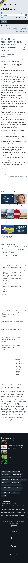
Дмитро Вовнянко (10, 399)
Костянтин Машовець (6, 490)
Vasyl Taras (8, 414)
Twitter (15, 546)
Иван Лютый (23, 479)
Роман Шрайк (10, 420)
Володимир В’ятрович (16, 394)
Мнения (18, 368)
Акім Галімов (14, 419)
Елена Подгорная (7, 255)
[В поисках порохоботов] (4, 462)
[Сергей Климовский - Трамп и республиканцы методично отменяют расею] (20, 214)
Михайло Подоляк (18, 417)
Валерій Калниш (20, 415)
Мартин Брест (11, 411)
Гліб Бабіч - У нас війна (13, 451)
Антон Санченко (5, 174)
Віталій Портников (14, 398)
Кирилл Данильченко (20, 235)
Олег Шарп (5, 252)
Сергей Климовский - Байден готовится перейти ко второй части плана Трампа (7, 236)
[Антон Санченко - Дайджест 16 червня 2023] (7, 214)
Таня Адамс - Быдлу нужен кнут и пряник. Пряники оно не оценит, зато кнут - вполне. (20, 205)
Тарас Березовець (17, 420)
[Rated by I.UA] (14, 526)
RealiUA (4, 54)
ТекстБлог (15, 28)
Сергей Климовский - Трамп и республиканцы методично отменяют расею (20, 221)
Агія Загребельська (19, 412)
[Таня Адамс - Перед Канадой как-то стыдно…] (4, 457)
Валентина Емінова (20, 399)
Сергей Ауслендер (16, 401)
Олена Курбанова (6, 396)
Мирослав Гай (4, 411)
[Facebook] (22, 17)
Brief (17, 364)
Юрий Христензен (11, 403)
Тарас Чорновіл (12, 408)
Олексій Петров (10, 404)
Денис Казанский (5, 406)
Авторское (19, 371)
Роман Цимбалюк (10, 387)
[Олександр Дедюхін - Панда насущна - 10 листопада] (4, 442)
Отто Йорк (4, 248)
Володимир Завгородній (7, 487)
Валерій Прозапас (19, 404)
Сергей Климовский (6, 474)
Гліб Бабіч (12, 406)
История (18, 374)
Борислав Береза (19, 406)
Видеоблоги (19, 369)
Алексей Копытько (18, 396)
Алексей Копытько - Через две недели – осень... (13, 270)
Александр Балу (19, 408)
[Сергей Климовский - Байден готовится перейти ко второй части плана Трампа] (7, 229)
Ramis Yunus (4, 398)
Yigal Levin (13, 415)
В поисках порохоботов (13, 460)
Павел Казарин (4, 409)
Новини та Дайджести (21, 363)
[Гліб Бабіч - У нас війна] (4, 452)
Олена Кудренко (22, 249)
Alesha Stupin (8, 415)
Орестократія (4, 168)
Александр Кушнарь (9, 417)
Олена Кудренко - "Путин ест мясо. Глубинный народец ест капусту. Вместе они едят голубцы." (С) (16, 447)
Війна (17, 372)
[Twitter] (20, 17)
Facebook (15, 554)
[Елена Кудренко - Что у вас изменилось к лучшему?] (7, 198)
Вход (2, 17)
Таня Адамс (13, 248)
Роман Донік (8, 419)
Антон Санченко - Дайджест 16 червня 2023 (7, 220)
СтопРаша (12, 252)
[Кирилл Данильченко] (20, 229)
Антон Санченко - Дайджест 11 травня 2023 (16, 176)
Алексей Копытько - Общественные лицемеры (12, 284)
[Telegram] (17, 17)
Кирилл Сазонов (18, 411)
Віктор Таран (11, 409)
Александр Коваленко (20, 409)
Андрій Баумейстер (16, 414)
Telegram (15, 537)
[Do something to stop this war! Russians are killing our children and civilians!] (3, 3)
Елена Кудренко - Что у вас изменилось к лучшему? (7, 205)
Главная (9, 28)
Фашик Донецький (10, 412)
